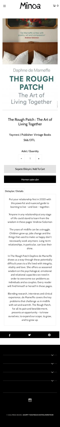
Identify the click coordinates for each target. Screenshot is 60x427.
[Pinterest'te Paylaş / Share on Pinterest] (49, 334)
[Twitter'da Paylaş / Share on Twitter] (30, 334)
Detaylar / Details (14, 191)
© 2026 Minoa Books (14, 415)
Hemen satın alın (30, 179)
